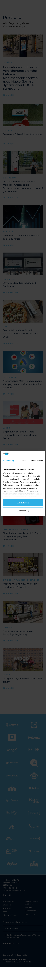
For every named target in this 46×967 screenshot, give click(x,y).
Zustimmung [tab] (8, 460)
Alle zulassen (23, 503)
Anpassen (21, 511)
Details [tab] (23, 460)
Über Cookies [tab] (37, 460)
